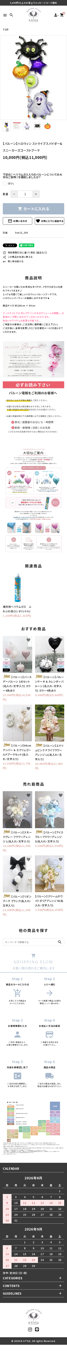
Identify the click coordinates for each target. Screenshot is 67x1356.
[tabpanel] (33, 77)
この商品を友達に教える (18, 256)
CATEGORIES (13, 1278)
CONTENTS (11, 1285)
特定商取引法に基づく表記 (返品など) (25, 252)
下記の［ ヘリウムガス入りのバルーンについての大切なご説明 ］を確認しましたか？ (32, 175)
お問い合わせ (17, 221)
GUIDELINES (12, 1293)
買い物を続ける (13, 261)
